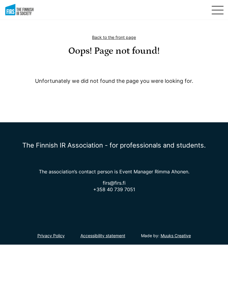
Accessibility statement (102, 235)
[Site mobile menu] (218, 10)
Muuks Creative (176, 235)
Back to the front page (114, 37)
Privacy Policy (51, 235)
